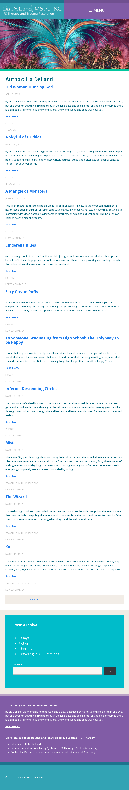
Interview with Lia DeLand (26, 744)
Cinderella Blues (20, 245)
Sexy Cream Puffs (21, 291)
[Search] (110, 671)
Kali (9, 546)
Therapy (10, 429)
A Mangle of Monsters (26, 191)
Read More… (12, 116)
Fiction (9, 123)
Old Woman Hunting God (29, 87)
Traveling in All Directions (21, 483)
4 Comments (12, 183)
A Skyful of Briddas (23, 137)
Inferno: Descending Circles (31, 388)
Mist (9, 442)
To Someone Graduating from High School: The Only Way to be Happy (62, 340)
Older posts (36, 599)
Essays (9, 324)
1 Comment (12, 129)
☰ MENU (97, 10)
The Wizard (16, 496)
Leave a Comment (15, 238)
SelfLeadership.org (87, 748)
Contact (15, 752)
